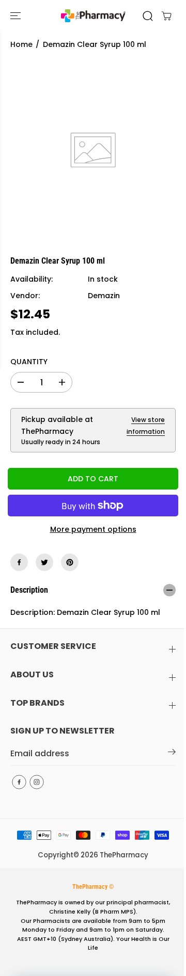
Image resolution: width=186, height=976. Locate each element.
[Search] (147, 16)
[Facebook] (19, 562)
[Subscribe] (172, 754)
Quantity (29, 361)
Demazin (104, 295)
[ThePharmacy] (93, 15)
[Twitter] (44, 562)
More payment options (93, 529)
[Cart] (166, 16)
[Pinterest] (70, 562)
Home (21, 44)
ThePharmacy (124, 855)
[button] (16, 15)
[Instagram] (36, 782)
